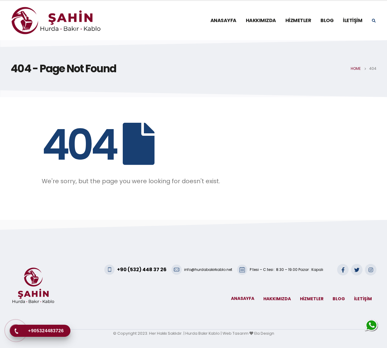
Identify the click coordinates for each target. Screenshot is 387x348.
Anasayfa (223, 20)
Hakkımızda (261, 20)
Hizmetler (298, 20)
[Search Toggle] (373, 21)
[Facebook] (343, 269)
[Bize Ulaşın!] (371, 325)
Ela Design (264, 333)
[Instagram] (370, 269)
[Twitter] (357, 269)
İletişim (352, 20)
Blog (326, 20)
